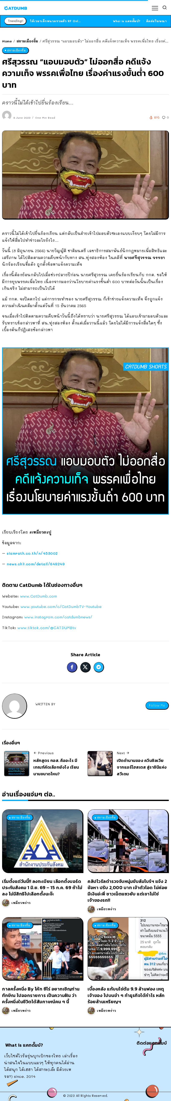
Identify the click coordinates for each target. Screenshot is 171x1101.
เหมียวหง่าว (21, 903)
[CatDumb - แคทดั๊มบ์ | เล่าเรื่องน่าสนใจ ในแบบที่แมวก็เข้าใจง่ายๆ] (15, 7)
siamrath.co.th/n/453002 (32, 553)
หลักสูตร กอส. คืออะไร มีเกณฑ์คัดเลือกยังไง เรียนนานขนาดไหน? (56, 767)
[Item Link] (42, 841)
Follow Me (157, 705)
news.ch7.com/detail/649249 (36, 563)
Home (7, 41)
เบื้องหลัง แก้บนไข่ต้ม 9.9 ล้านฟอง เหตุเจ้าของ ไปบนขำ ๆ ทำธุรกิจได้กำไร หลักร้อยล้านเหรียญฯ (126, 995)
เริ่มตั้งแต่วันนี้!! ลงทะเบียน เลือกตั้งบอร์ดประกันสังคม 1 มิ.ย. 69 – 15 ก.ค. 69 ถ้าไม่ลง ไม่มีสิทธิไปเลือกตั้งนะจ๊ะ (42, 887)
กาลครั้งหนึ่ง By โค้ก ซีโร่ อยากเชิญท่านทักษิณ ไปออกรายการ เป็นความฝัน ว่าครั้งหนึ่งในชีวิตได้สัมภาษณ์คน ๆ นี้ (41, 995)
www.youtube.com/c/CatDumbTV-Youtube (61, 606)
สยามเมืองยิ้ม (27, 41)
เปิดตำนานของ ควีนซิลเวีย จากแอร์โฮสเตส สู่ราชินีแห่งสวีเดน (142, 767)
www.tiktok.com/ (46, 627)
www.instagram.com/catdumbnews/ (58, 616)
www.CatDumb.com (38, 596)
